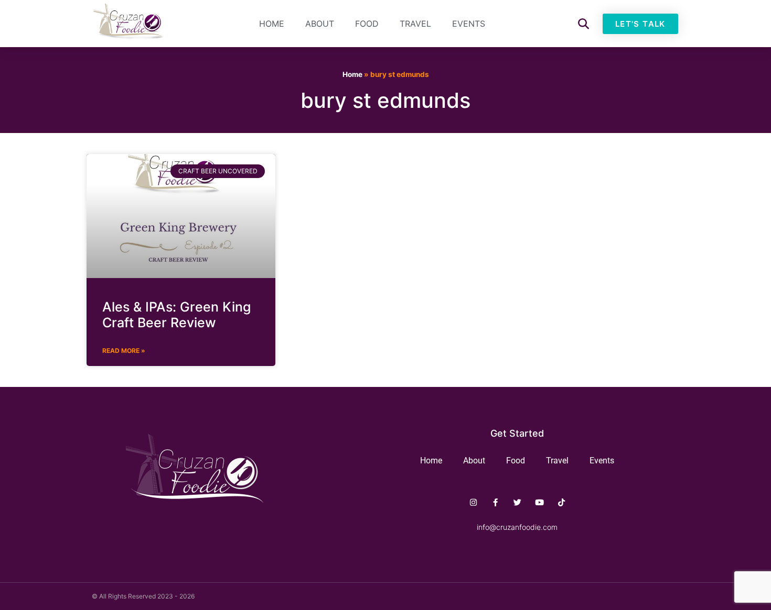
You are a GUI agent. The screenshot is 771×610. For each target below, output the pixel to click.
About (319, 23)
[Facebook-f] (495, 502)
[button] (583, 23)
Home (271, 23)
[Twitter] (517, 502)
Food (367, 23)
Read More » (123, 350)
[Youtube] (539, 502)
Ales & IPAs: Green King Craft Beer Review (176, 314)
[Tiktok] (561, 502)
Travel (415, 23)
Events (468, 23)
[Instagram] (473, 502)
